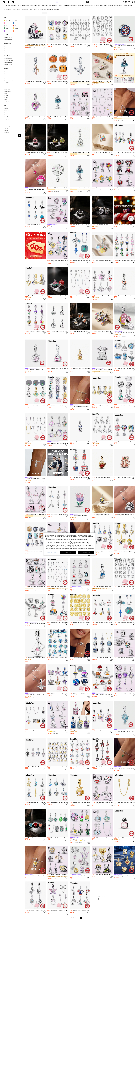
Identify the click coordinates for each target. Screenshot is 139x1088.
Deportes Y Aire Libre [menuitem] (127, 5)
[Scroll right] (134, 5)
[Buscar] (87, 2)
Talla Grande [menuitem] (44, 5)
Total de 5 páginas (73, 917)
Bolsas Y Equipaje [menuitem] (118, 5)
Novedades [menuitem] (13, 5)
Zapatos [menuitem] (60, 5)
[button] (132, 2)
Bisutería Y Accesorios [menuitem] (90, 5)
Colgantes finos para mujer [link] (52, 9)
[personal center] (123, 2)
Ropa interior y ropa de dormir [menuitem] (70, 5)
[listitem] (36, 33)
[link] (126, 2)
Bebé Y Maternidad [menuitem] (108, 5)
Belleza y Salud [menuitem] (99, 5)
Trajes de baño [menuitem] (33, 5)
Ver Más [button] (7, 82)
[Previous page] (79, 918)
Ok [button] (19, 135)
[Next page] (90, 918)
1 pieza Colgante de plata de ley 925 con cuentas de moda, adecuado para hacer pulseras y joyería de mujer (102, 802)
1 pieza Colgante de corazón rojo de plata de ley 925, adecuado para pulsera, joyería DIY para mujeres (124, 187)
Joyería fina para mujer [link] (27, 9)
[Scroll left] (133, 5)
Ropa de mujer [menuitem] (25, 5)
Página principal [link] (7, 9)
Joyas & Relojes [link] (16, 9)
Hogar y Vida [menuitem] (81, 5)
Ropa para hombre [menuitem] (53, 5)
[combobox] (33, 13)
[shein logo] (8, 2)
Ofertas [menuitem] (19, 5)
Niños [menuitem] (39, 5)
